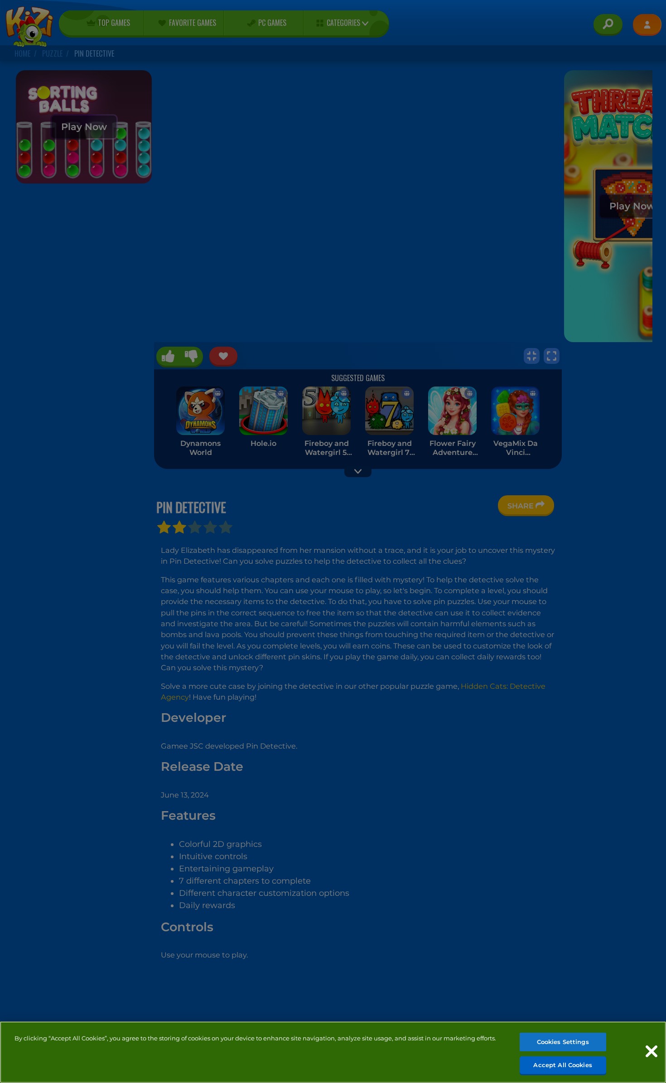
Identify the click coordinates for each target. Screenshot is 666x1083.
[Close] (651, 1051)
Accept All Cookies (562, 1064)
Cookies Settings (563, 1041)
